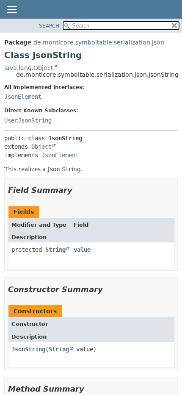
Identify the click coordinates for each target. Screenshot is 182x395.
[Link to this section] (78, 190)
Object (41, 146)
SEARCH (49, 26)
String (55, 249)
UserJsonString (28, 120)
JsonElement (22, 96)
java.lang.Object (28, 67)
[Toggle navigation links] (11, 10)
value (82, 249)
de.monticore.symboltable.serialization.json (98, 42)
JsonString (28, 349)
